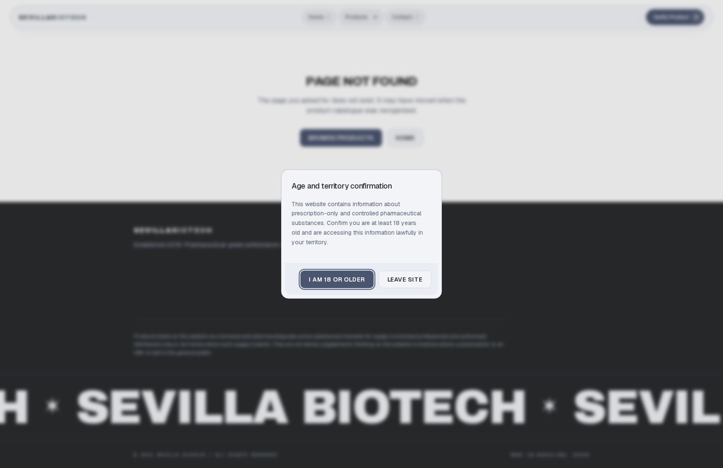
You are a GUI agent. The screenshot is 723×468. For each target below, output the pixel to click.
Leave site (405, 279)
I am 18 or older (337, 279)
